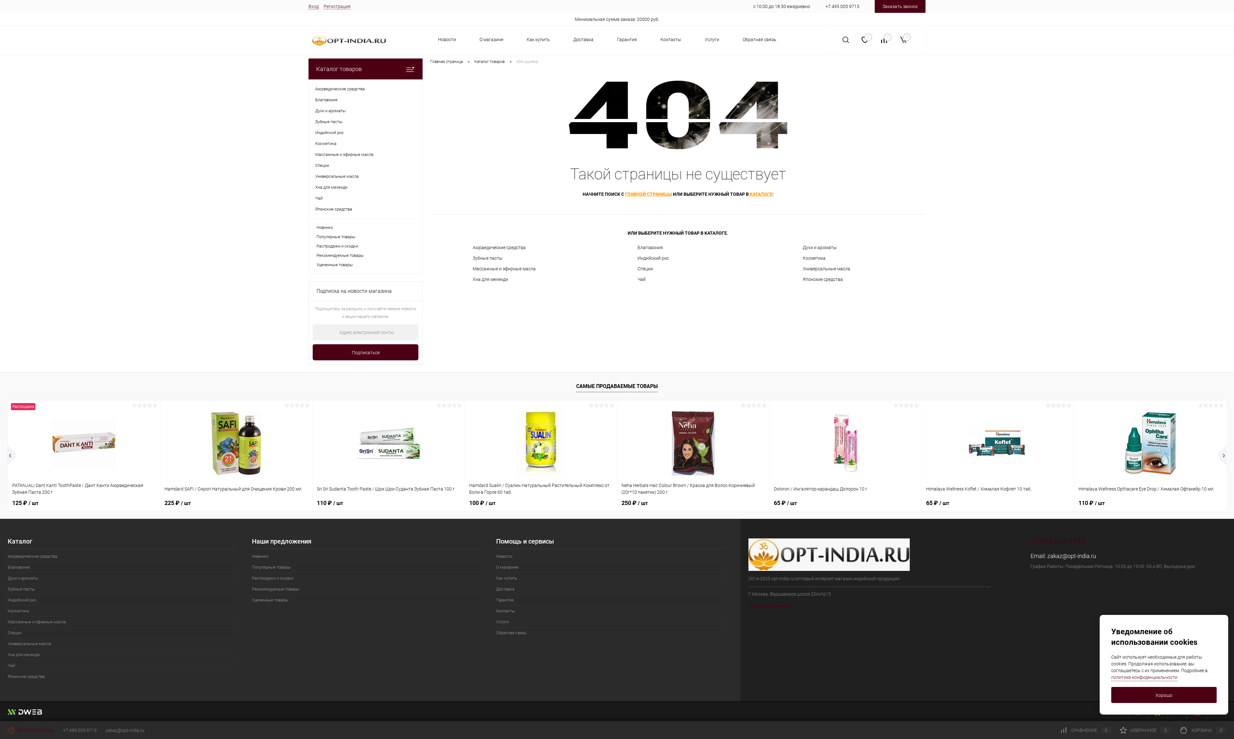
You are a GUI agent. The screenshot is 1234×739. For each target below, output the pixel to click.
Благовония (650, 247)
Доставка (583, 39)
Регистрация (337, 6)
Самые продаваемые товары (617, 386)
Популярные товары (336, 236)
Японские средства (823, 279)
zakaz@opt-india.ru (1071, 556)
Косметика (814, 258)
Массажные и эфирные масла (504, 268)
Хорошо (1164, 695)
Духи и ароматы (820, 247)
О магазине (491, 39)
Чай (642, 279)
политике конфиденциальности (1144, 677)
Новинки (325, 227)
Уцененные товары (335, 264)
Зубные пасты (488, 258)
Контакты (670, 39)
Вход (313, 6)
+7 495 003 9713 (842, 6)
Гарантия (627, 39)
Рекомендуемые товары (340, 255)
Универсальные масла (826, 268)
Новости (447, 39)
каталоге (761, 194)
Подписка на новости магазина (354, 291)
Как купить (538, 39)
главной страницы (648, 194)
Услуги (712, 39)
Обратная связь (759, 39)
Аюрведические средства (499, 247)
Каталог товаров (339, 69)
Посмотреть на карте (770, 604)
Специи (645, 268)
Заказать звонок (900, 6)
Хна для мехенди (490, 279)
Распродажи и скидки (337, 246)
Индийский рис (653, 258)
